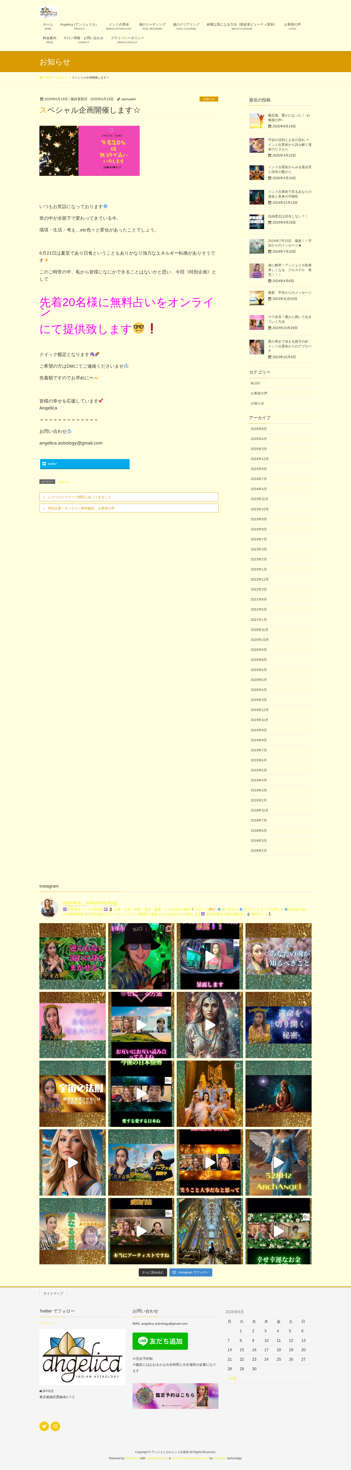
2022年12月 (260, 579)
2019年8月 (259, 740)
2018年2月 (259, 851)
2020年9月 (259, 650)
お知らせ (209, 99)
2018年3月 (259, 840)
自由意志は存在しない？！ (288, 216)
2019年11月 (259, 720)
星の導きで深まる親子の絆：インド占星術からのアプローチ (290, 346)
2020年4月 (259, 690)
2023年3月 (259, 549)
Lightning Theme (157, 1458)
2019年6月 (259, 760)
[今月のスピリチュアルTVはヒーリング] (141, 1162)
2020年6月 (259, 670)
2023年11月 (259, 499)
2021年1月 (259, 620)
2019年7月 (259, 750)
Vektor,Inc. (220, 1458)
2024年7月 (259, 479)
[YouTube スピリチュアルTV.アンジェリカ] (72, 956)
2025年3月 (259, 449)
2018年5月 (259, 830)
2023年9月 (259, 519)
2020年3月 (259, 700)
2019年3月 (259, 790)
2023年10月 (260, 509)
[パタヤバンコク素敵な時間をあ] (141, 956)
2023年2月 (259, 559)
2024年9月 (259, 469)
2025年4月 (259, 439)
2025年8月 (259, 429)
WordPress (132, 1458)
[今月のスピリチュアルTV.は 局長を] (72, 1231)
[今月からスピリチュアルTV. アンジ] (278, 956)
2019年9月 (259, 730)
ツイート (47, 1323)
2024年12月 (260, 459)
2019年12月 (260, 710)
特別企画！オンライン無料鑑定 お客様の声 (81, 508)
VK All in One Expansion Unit (190, 1458)
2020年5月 (259, 680)
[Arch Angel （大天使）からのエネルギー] (278, 1162)
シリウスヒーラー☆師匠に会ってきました (79, 497)
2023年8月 (259, 529)
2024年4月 (259, 489)
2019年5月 (259, 770)
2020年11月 (259, 630)
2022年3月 (259, 589)
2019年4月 (259, 780)
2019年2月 (259, 800)
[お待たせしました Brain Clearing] (210, 1025)
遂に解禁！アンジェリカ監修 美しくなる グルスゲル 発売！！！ (291, 269)
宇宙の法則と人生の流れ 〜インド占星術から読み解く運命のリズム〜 (290, 144)
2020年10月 (260, 640)
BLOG (255, 383)
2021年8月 (259, 599)
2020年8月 (259, 660)
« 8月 (232, 1378)
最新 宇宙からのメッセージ (290, 292)
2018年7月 (259, 820)
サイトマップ (53, 1293)
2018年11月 (259, 810)
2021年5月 (259, 609)
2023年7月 (259, 539)
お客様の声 (259, 393)
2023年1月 (259, 569)
